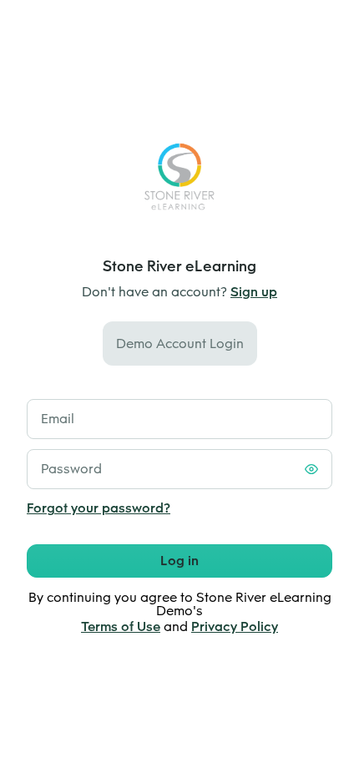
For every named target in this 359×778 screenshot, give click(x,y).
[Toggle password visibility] (311, 469)
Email (57, 418)
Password (71, 468)
